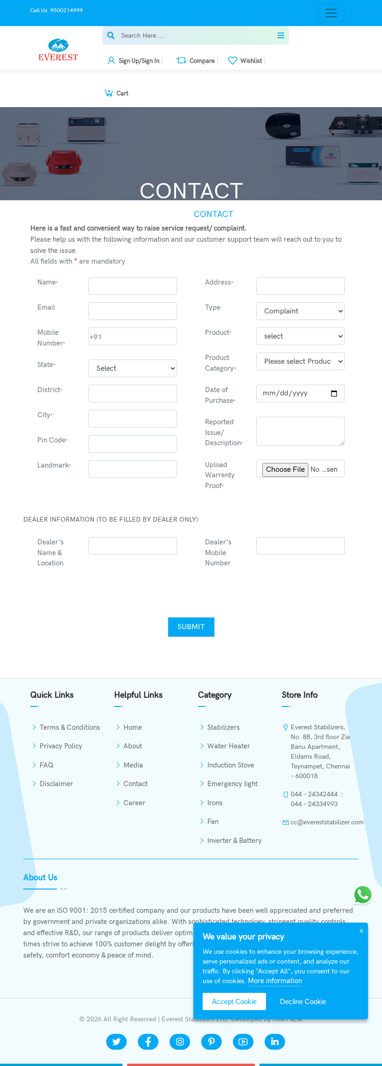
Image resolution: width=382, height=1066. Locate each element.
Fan (212, 821)
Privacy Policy (61, 746)
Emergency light (232, 784)
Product (218, 332)
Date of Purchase (220, 395)
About (132, 746)
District (49, 390)
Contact (135, 784)
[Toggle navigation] (331, 13)
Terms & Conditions (70, 727)
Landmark (54, 465)
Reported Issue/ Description (224, 432)
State (46, 364)
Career (134, 803)
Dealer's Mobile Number (218, 552)
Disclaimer (56, 784)
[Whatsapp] (363, 894)
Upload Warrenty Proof (220, 475)
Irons (215, 803)
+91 (95, 337)
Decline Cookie (303, 1001)
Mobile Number (51, 337)
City (45, 415)
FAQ (47, 765)
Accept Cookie (234, 1001)
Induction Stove (230, 765)
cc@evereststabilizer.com (321, 822)
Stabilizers (223, 727)
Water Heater (228, 746)
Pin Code (52, 440)
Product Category (220, 363)
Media (133, 765)
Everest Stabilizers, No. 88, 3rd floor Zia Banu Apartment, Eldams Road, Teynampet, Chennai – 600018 (320, 751)
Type (212, 307)
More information (275, 981)
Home (161, 214)
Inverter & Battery (234, 840)
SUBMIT (191, 627)
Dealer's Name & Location (50, 552)
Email (46, 307)
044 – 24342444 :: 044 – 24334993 (317, 799)
